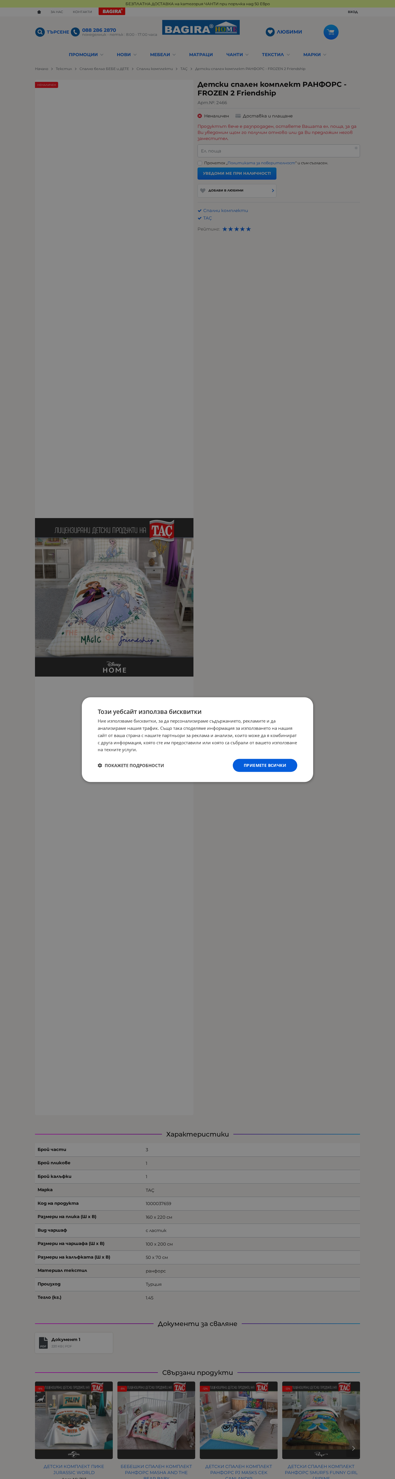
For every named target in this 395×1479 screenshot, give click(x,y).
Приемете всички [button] (265, 765)
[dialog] (197, 739)
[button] (131, 765)
